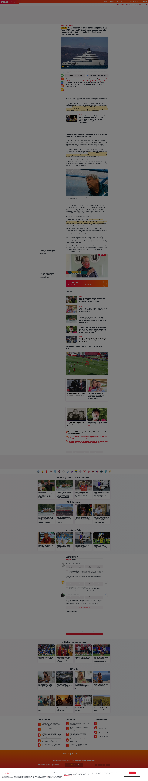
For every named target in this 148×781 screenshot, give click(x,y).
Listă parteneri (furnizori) (68, 775)
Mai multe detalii (7, 773)
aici (47, 776)
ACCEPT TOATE (132, 772)
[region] (74, 774)
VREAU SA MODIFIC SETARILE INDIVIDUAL (132, 776)
